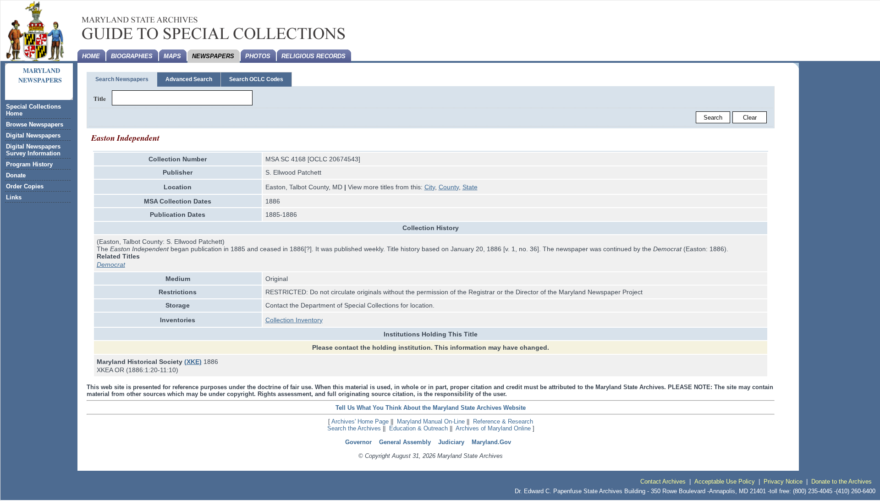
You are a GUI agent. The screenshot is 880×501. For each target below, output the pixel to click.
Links (14, 197)
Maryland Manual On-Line (431, 421)
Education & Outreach (418, 428)
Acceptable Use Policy (724, 481)
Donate (16, 175)
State (470, 187)
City (429, 187)
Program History (29, 164)
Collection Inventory (294, 320)
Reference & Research (503, 421)
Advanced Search (188, 79)
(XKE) (193, 361)
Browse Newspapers (34, 124)
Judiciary (451, 442)
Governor (358, 442)
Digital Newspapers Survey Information (33, 150)
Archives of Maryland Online (493, 428)
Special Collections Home (33, 110)
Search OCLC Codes (256, 79)
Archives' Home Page (360, 421)
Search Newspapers (121, 79)
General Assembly (405, 442)
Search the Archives (354, 428)
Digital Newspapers (33, 135)
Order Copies (25, 186)
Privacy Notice (783, 481)
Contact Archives (663, 481)
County (449, 187)
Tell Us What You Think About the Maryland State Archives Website (431, 407)
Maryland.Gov (491, 442)
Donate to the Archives (841, 481)
